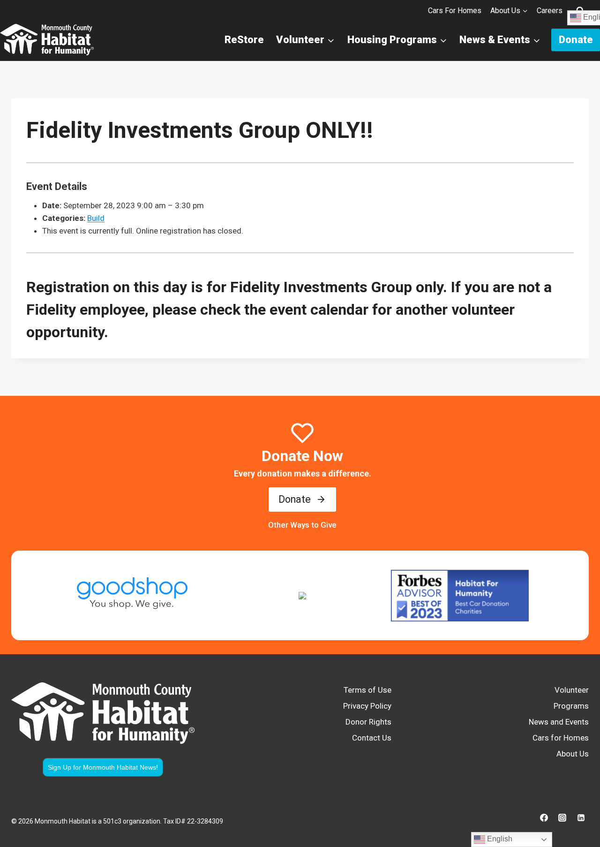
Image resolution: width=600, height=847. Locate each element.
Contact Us (371, 737)
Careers (549, 10)
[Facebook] (544, 817)
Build (96, 218)
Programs (571, 706)
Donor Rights (368, 721)
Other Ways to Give (302, 524)
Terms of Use (367, 690)
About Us (572, 753)
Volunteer (572, 690)
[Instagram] (562, 817)
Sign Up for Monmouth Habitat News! (103, 767)
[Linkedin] (581, 817)
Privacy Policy (367, 706)
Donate (576, 39)
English (498, 839)
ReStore (244, 39)
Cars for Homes (454, 10)
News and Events (559, 721)
